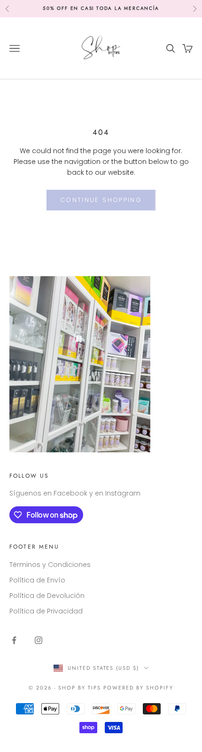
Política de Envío (37, 580)
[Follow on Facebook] (14, 640)
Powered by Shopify (138, 687)
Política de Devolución (47, 595)
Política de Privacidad (46, 611)
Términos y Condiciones (50, 564)
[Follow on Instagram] (38, 640)
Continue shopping (101, 199)
